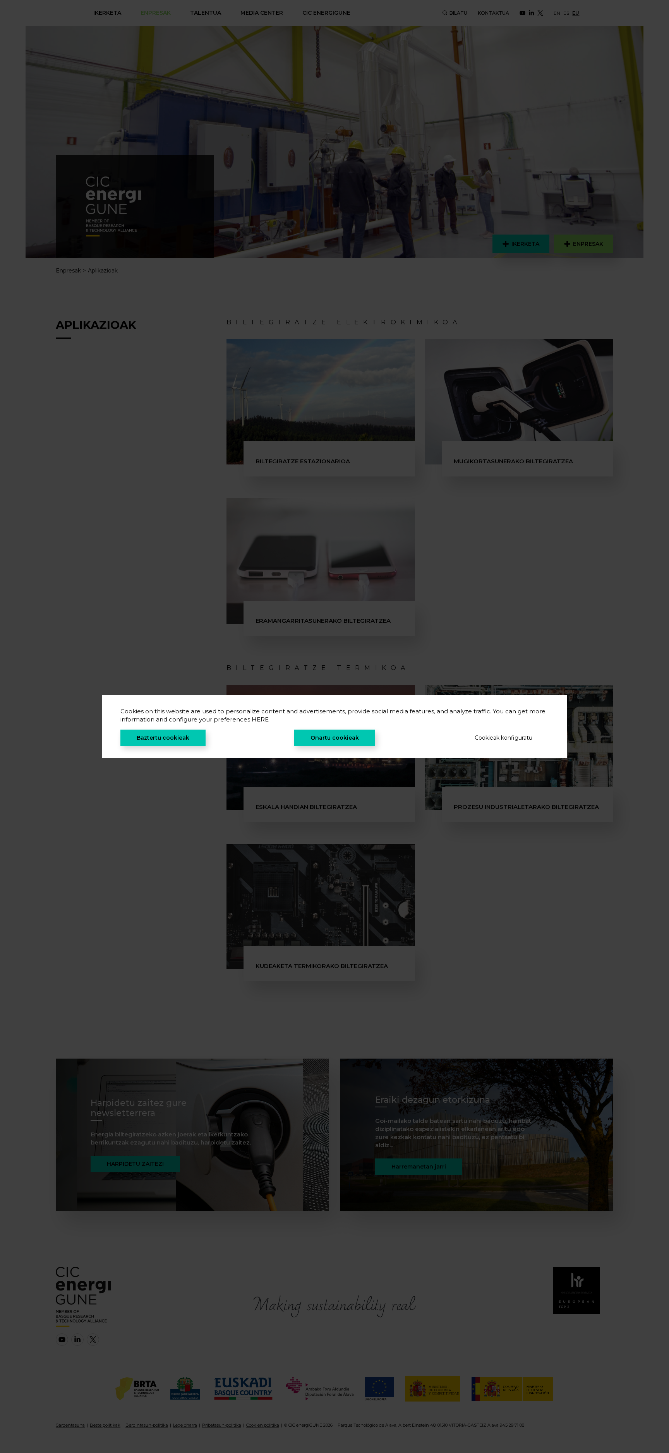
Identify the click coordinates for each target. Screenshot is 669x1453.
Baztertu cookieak (163, 737)
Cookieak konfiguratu (503, 737)
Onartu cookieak (334, 737)
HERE (260, 719)
